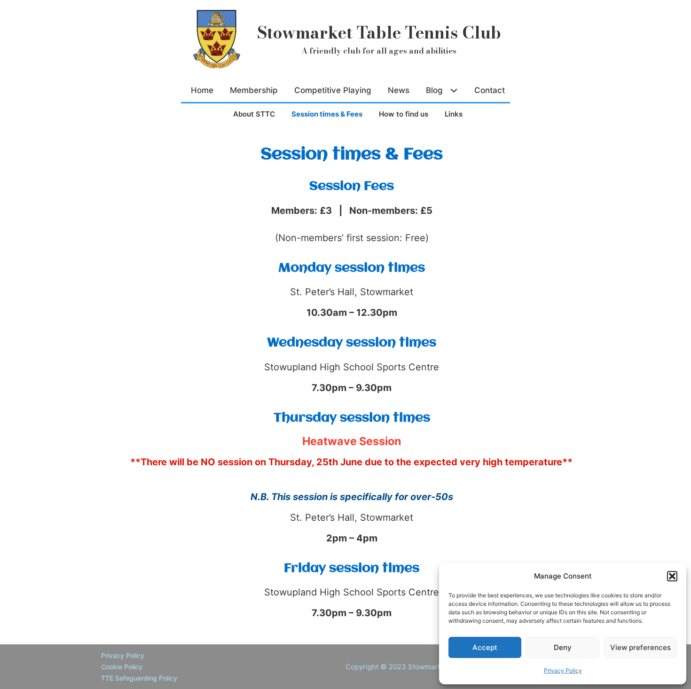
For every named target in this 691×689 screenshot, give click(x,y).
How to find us (403, 114)
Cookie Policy (121, 667)
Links (454, 114)
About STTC (254, 114)
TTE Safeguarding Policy (139, 678)
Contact (489, 90)
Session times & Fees (326, 114)
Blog (434, 90)
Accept (484, 647)
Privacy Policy (563, 670)
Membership (254, 90)
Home (202, 90)
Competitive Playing (332, 90)
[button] (672, 576)
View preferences (640, 647)
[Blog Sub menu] (455, 90)
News (398, 90)
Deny (563, 647)
